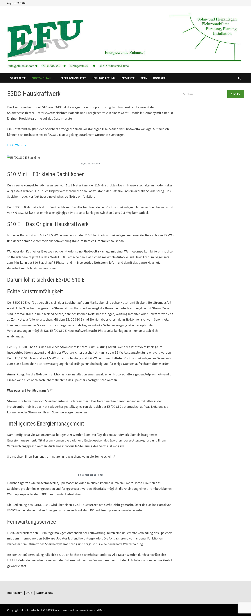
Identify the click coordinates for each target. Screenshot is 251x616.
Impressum (15, 592)
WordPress (87, 610)
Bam (102, 610)
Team (143, 78)
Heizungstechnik (104, 78)
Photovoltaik (41, 78)
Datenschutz (44, 592)
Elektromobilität (73, 78)
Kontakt (159, 78)
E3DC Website (16, 145)
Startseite (18, 78)
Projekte (128, 78)
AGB (29, 592)
